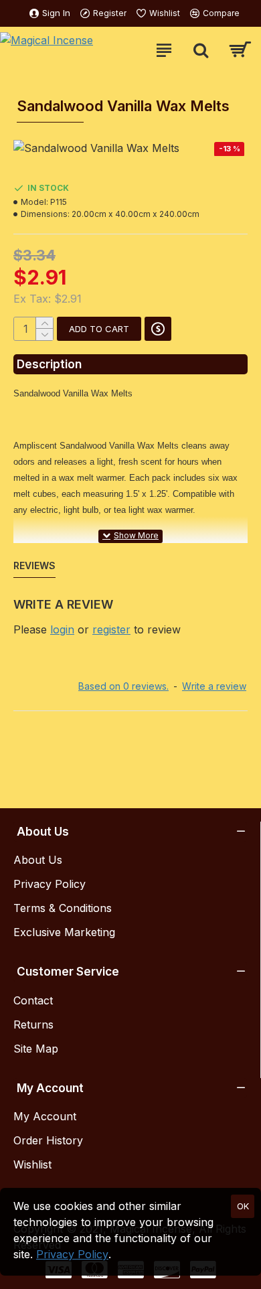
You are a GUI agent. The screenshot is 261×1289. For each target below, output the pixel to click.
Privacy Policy (72, 1254)
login (62, 629)
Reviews (34, 565)
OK (243, 1206)
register (111, 629)
